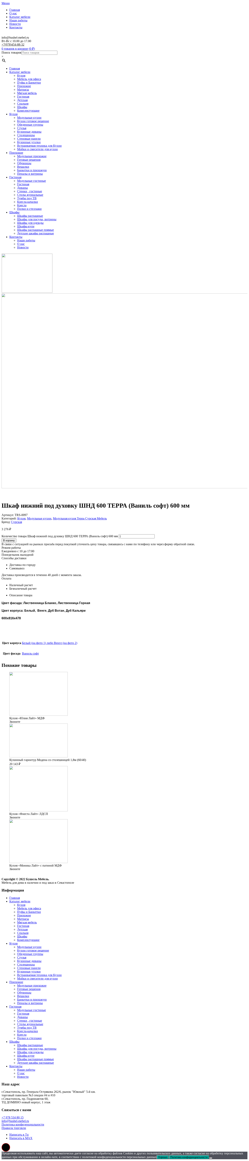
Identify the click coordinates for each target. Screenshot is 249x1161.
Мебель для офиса (29, 79)
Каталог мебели (19, 17)
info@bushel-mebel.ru (15, 1121)
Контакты (15, 27)
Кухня (21, 75)
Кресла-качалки (27, 201)
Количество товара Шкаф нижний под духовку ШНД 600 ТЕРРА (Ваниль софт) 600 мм (60, 536)
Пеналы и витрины (30, 173)
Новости (15, 24)
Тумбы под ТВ (27, 198)
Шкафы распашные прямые (35, 229)
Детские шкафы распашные (35, 233)
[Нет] (210, 1158)
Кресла (21, 205)
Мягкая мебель (27, 93)
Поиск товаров (11, 52)
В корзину (9, 540)
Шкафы (22, 107)
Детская (22, 100)
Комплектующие (28, 110)
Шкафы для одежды (30, 222)
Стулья (21, 128)
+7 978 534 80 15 (13, 1117)
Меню (6, 3)
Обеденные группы (30, 124)
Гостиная (23, 96)
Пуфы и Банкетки (29, 82)
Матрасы (23, 89)
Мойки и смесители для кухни (37, 149)
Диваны (22, 187)
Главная (14, 9)
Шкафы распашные (30, 215)
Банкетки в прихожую (32, 170)
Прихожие (24, 86)
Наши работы (18, 20)
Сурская (16, 522)
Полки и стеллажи (29, 208)
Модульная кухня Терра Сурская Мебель (80, 518)
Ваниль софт (30, 653)
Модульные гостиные (31, 180)
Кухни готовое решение (33, 121)
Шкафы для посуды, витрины (36, 219)
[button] (6, 1147)
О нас (13, 13)
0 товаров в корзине (15, 48)
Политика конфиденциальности (23, 1124)
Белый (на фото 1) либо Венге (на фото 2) (49, 643)
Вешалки (23, 166)
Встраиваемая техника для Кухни (39, 145)
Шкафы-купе (25, 226)
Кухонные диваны (29, 131)
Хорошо (162, 1157)
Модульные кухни (29, 117)
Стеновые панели (29, 138)
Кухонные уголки (29, 142)
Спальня (22, 103)
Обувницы (24, 163)
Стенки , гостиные (29, 191)
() (32, 48)
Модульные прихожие (31, 156)
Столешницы (26, 135)
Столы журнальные (30, 194)
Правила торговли (14, 1128)
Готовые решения (28, 159)
